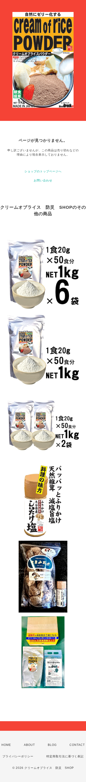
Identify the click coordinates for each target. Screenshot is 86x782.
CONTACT (77, 745)
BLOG (52, 745)
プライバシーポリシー (17, 756)
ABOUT (29, 745)
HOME (6, 745)
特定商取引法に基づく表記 (65, 756)
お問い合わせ (43, 180)
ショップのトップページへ (43, 171)
